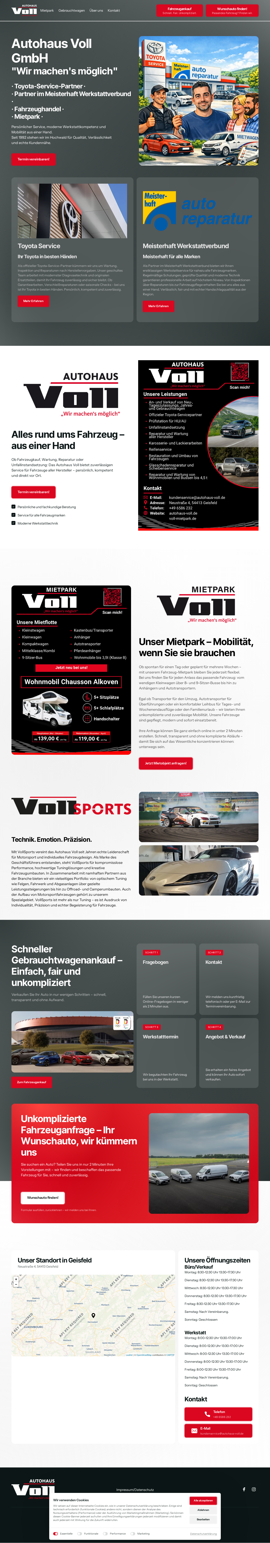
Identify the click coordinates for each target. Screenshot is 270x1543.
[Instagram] (255, 1489)
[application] (93, 1315)
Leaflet (129, 1354)
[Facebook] (245, 1489)
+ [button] (16, 1279)
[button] (93, 1316)
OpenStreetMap (144, 1354)
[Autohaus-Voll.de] (24, 11)
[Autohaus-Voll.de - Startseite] (33, 1489)
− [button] (16, 1284)
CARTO (170, 1354)
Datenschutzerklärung (203, 1534)
